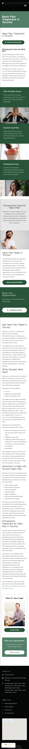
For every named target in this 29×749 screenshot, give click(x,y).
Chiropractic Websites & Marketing (14, 747)
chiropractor (12, 331)
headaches (19, 408)
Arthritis (7, 391)
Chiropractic (7, 49)
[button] (25, 5)
